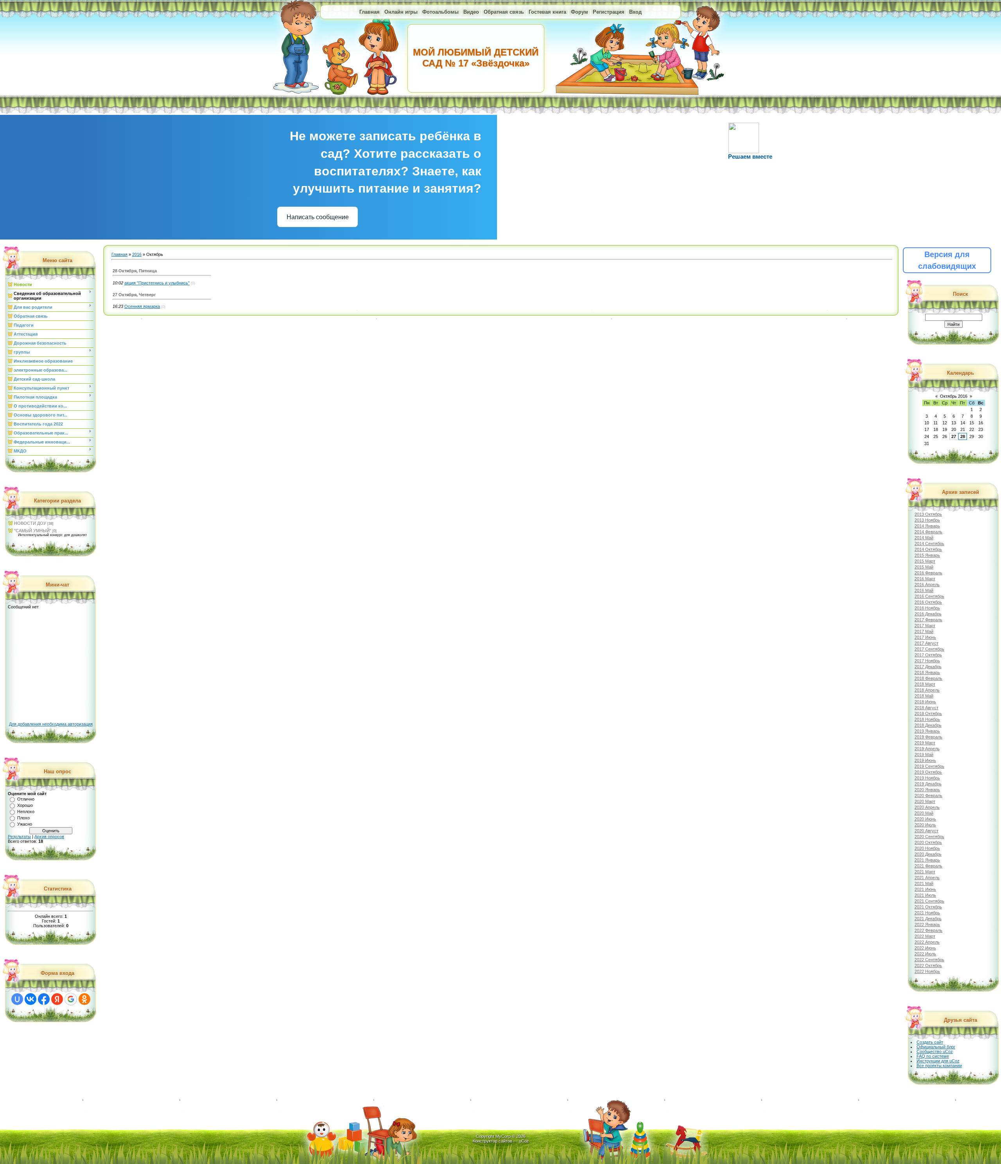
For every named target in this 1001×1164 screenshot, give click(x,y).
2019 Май (924, 754)
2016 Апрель (927, 584)
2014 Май (924, 537)
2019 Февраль (928, 737)
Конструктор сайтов (492, 1141)
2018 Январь (927, 672)
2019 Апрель (927, 748)
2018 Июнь (925, 701)
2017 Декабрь (928, 666)
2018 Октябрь (928, 713)
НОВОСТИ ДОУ (30, 523)
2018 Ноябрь (927, 719)
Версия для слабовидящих (947, 260)
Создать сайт (930, 1042)
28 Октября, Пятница (135, 270)
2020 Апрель (927, 807)
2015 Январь (927, 555)
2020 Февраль (928, 795)
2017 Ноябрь (927, 660)
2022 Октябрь (928, 965)
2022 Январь (927, 924)
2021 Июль (925, 895)
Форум (579, 12)
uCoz (524, 1141)
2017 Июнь (925, 637)
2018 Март (925, 684)
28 (962, 436)
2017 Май (924, 631)
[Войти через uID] (17, 999)
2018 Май (924, 696)
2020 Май (924, 813)
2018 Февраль (928, 678)
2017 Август (926, 643)
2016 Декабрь (928, 614)
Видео (471, 12)
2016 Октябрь (928, 602)
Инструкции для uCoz (938, 1061)
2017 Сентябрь (929, 649)
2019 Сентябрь (929, 766)
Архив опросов (49, 836)
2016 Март (925, 578)
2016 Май (924, 590)
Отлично (25, 799)
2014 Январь (927, 526)
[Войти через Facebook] (44, 999)
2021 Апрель (927, 877)
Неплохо (25, 811)
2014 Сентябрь (929, 543)
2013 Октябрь (928, 514)
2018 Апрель (927, 690)
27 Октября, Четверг (134, 294)
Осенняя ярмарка (142, 306)
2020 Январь (927, 789)
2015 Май (924, 567)
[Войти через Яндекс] (57, 999)
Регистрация (608, 12)
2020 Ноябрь (927, 848)
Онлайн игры (401, 12)
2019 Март (925, 742)
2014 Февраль (928, 531)
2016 (137, 254)
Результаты (19, 836)
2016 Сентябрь (929, 596)
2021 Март (925, 871)
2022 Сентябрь (929, 959)
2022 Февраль (928, 930)
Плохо (23, 817)
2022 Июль (925, 953)
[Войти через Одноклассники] (84, 999)
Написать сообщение (318, 217)
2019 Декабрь (928, 783)
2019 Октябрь (928, 772)
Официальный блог (936, 1046)
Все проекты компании (939, 1065)
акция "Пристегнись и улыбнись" (157, 283)
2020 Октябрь (928, 842)
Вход (635, 12)
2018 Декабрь (928, 725)
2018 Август (926, 707)
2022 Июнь (925, 948)
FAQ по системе (933, 1056)
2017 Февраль (928, 619)
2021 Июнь (925, 889)
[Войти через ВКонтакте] (30, 999)
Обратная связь (504, 12)
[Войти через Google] (71, 999)
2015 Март (925, 561)
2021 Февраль (928, 866)
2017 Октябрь (928, 655)
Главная (369, 12)
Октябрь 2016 (953, 396)
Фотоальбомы (440, 12)
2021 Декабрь (928, 918)
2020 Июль (925, 824)
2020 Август (926, 830)
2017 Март (925, 625)
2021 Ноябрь (927, 912)
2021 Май (924, 883)
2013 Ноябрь (927, 520)
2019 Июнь (925, 760)
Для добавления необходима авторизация (51, 724)
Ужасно (24, 824)
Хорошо (25, 805)
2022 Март (925, 936)
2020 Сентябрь (929, 836)
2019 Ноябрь (927, 778)
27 (953, 436)
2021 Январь (927, 860)
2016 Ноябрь (927, 608)
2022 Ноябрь (927, 971)
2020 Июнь (925, 819)
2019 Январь (927, 731)
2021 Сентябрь (929, 901)
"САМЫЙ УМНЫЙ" (32, 530)
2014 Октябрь (928, 549)
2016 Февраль (928, 572)
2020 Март (925, 801)
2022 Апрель (927, 942)
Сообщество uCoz (935, 1051)
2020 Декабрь (928, 854)
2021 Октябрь (928, 907)
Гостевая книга (547, 12)
